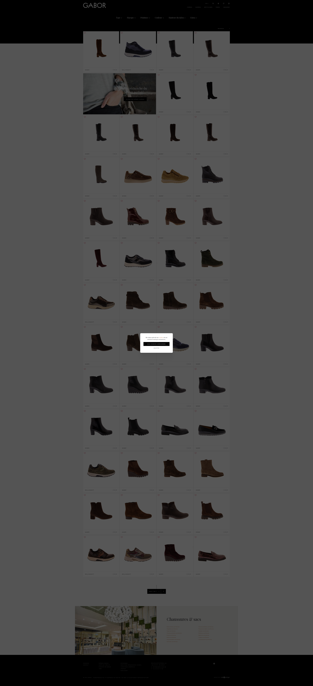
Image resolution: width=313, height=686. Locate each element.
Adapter (156, 348)
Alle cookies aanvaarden (156, 344)
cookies (161, 337)
